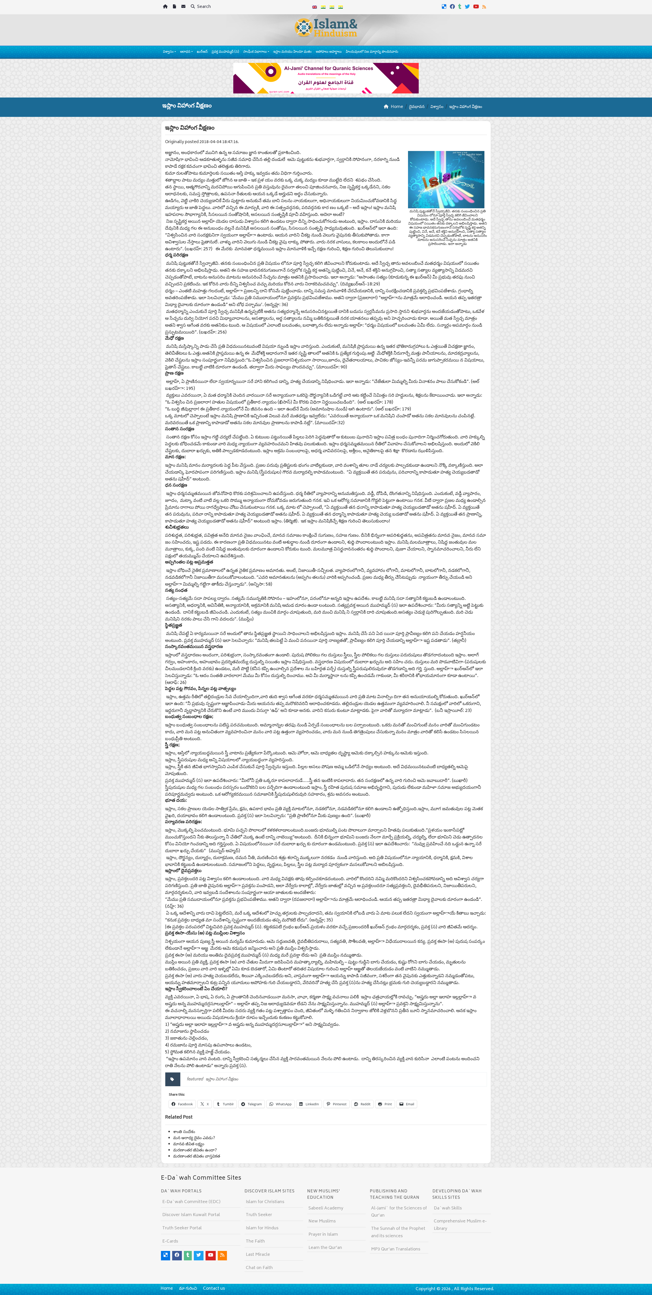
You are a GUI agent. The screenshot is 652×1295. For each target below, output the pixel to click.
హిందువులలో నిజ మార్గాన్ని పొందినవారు (372, 52)
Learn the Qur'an (325, 1247)
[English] (314, 7)
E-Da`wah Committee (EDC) (191, 1202)
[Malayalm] (323, 7)
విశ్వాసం (168, 52)
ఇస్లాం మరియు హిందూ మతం (292, 52)
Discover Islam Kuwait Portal (191, 1215)
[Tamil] (340, 7)
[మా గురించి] (175, 7)
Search (203, 6)
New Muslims (322, 1221)
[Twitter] (468, 6)
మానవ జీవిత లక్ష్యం (188, 1144)
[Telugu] (332, 7)
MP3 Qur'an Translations (395, 1249)
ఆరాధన (185, 52)
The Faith (255, 1241)
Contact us (214, 1288)
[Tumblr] (460, 6)
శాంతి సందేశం (184, 1132)
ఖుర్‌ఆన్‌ (202, 52)
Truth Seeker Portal (182, 1228)
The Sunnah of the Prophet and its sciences (398, 1232)
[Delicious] (445, 6)
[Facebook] (453, 6)
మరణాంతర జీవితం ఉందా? (195, 1150)
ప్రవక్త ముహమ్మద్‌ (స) (225, 52)
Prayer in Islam (323, 1234)
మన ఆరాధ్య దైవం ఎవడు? (194, 1138)
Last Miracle (258, 1254)
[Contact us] (184, 7)
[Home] (166, 7)
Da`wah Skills (448, 1208)
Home (166, 1288)
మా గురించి (188, 1288)
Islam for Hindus (262, 1228)
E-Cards (170, 1241)
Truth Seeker (259, 1215)
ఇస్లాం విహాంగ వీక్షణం (222, 1079)
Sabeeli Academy (325, 1208)
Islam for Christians (265, 1202)
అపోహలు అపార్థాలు (329, 52)
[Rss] (484, 6)
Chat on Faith (259, 1268)
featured (195, 1079)
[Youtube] (476, 6)
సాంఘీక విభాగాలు (255, 52)
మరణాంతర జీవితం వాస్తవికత (196, 1156)
